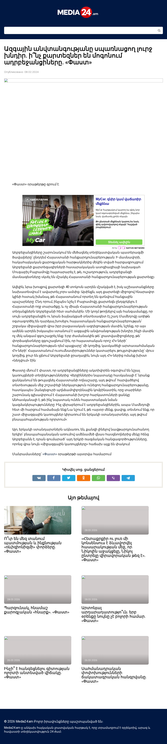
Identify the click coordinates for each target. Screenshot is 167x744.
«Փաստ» (50, 454)
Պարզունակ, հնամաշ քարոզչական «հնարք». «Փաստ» (36, 609)
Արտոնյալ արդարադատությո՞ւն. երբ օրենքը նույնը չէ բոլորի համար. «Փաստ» (113, 614)
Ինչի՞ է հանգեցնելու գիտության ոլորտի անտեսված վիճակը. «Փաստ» (36, 672)
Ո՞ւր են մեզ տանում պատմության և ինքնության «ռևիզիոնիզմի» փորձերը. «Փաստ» (33, 545)
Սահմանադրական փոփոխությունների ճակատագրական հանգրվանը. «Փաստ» (114, 675)
